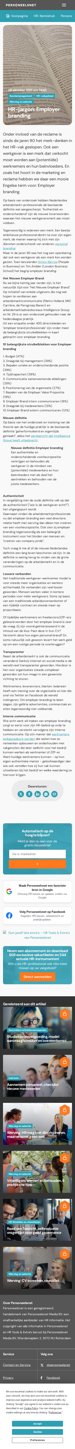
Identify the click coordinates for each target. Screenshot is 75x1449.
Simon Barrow (47, 262)
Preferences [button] (55, 1412)
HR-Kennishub (44, 16)
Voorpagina (19, 16)
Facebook (53, 1378)
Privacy (8, 1378)
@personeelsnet (58, 1365)
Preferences (37, 1440)
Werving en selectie (21, 101)
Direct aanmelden (38, 977)
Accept (37, 1423)
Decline (37, 1432)
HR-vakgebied (44, 96)
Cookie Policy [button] (31, 1408)
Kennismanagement (21, 96)
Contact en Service (17, 1365)
